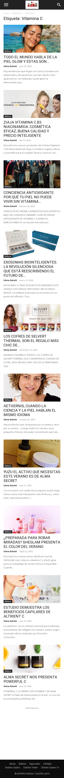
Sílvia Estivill (10, 66)
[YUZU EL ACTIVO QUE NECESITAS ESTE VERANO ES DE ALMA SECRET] (32, 453)
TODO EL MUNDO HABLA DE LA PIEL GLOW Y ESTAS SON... (30, 59)
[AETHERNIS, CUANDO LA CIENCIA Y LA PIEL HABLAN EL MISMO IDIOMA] (32, 388)
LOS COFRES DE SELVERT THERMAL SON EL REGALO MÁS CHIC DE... (31, 340)
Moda (12, 763)
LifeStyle (47, 763)
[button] (6, 5)
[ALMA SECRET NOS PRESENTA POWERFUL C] (32, 659)
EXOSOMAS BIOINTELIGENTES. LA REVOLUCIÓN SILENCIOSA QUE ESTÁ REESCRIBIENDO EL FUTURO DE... (30, 269)
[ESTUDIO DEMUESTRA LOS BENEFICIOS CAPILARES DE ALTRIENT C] (32, 589)
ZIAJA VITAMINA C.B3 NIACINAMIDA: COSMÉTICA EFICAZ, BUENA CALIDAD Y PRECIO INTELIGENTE (27, 129)
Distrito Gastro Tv (50, 767)
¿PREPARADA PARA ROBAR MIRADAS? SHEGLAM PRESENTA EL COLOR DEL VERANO (32, 542)
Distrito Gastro (12, 767)
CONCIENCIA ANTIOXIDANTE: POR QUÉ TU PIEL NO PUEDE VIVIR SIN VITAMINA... (29, 197)
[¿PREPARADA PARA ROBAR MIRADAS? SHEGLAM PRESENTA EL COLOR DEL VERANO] (32, 519)
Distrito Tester (30, 767)
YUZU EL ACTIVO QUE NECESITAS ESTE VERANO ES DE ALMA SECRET (32, 476)
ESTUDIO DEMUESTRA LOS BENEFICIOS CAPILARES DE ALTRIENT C (27, 611)
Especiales (35, 763)
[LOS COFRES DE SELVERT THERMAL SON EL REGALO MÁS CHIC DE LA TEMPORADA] (32, 318)
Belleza (8, 51)
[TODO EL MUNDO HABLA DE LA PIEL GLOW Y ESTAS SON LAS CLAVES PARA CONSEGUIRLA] (32, 39)
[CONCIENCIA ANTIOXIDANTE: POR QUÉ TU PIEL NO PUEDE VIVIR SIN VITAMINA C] (32, 174)
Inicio (6, 13)
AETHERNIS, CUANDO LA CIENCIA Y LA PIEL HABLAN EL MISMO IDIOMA (30, 410)
